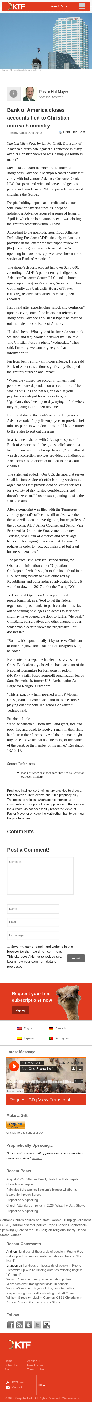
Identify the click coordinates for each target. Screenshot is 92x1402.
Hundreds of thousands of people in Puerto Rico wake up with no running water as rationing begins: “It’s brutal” (44, 1256)
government (82, 1220)
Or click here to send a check (24, 1132)
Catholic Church (12, 1220)
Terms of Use (35, 1369)
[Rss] (20, 1325)
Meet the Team (36, 1365)
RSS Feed (18, 1382)
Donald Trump (61, 1220)
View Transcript (54, 1099)
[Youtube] (46, 1325)
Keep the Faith (24, 1398)
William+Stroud (16, 1279)
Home (9, 1361)
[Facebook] (11, 1325)
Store (8, 1369)
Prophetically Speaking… (23, 1200)
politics (41, 1225)
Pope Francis (57, 1225)
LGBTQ (5, 1225)
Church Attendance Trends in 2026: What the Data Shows (45, 1205)
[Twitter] (38, 1325)
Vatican (15, 1235)
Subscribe (11, 1365)
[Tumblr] (29, 1325)
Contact (17, 1387)
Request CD (22, 1099)
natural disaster (23, 1225)
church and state (37, 1220)
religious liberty (64, 1230)
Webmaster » (70, 1398)
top (40, 1385)
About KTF (34, 1361)
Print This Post (74, 132)
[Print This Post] (60, 132)
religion (46, 1230)
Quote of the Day (27, 1230)
